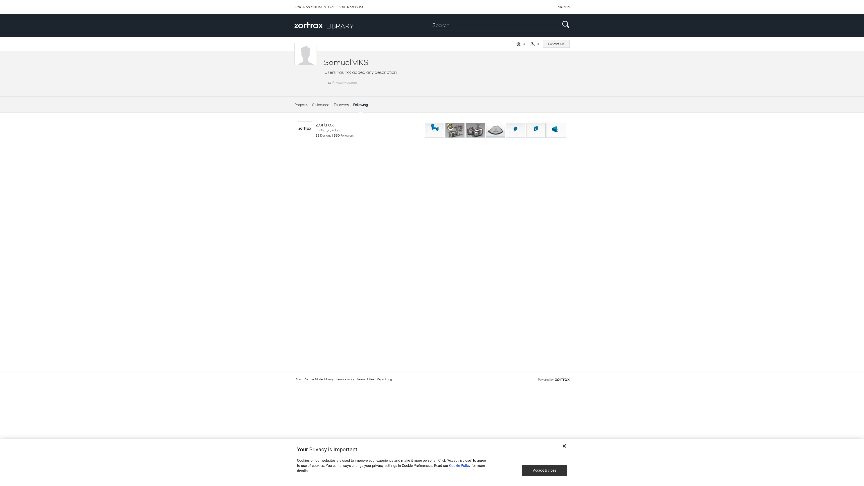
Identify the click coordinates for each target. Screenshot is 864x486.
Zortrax (324, 125)
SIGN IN (564, 7)
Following (360, 105)
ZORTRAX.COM (350, 7)
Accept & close (544, 470)
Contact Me (556, 44)
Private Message (344, 82)
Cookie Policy (459, 466)
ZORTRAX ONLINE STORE (314, 7)
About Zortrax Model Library (314, 379)
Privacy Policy (345, 379)
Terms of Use (365, 379)
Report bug (384, 379)
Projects (301, 105)
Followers (341, 105)
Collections (320, 105)
